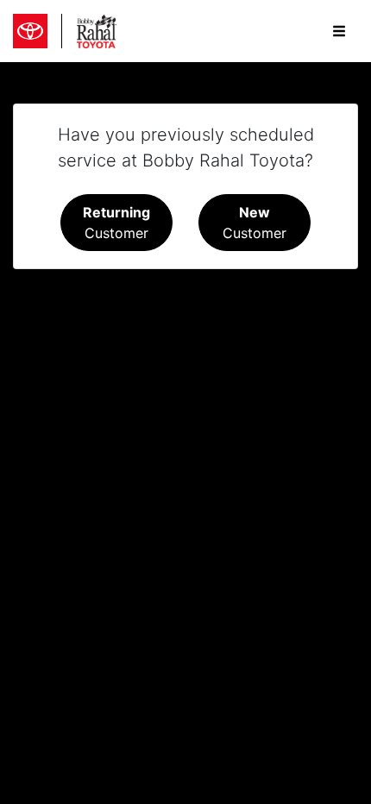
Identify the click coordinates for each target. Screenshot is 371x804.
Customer (116, 223)
